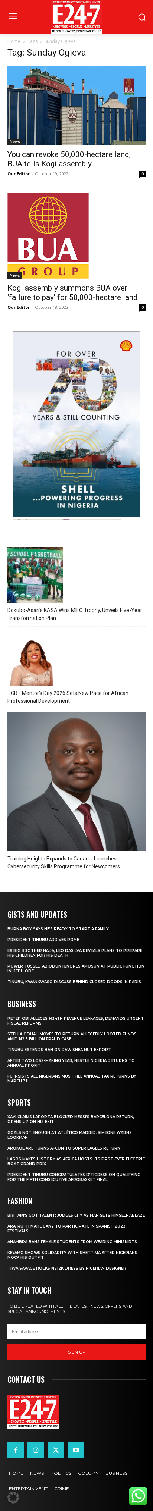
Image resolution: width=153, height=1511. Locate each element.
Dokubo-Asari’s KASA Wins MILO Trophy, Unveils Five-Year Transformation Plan (74, 614)
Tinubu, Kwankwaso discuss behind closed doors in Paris (74, 981)
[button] (13, 1497)
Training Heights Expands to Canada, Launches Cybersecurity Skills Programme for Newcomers (63, 862)
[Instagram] (35, 1450)
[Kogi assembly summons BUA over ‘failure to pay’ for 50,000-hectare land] (76, 236)
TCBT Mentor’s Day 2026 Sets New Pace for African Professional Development (67, 697)
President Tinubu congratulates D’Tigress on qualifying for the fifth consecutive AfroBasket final (73, 1177)
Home (13, 41)
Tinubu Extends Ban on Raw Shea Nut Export (59, 1049)
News (15, 141)
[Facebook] (15, 1450)
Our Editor (18, 173)
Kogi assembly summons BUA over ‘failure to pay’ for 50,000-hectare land (72, 292)
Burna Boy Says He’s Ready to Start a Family (58, 929)
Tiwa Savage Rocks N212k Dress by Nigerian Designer (66, 1268)
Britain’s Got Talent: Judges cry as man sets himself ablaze (76, 1215)
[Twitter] (56, 1450)
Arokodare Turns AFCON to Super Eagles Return (63, 1148)
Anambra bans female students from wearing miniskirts (72, 1241)
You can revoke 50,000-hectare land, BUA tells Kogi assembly (69, 159)
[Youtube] (76, 1450)
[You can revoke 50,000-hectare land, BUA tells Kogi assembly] (76, 105)
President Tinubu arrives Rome (43, 939)
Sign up (76, 1352)
